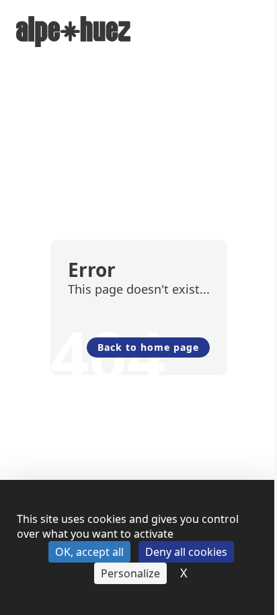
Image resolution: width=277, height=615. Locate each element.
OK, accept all (89, 551)
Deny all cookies (186, 551)
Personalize (130, 573)
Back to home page (148, 347)
